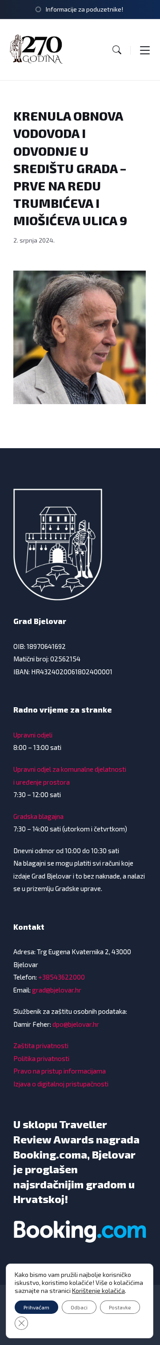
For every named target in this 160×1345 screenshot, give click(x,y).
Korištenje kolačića (98, 1290)
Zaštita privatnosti (40, 1045)
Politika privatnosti (41, 1058)
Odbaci (79, 1307)
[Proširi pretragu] (117, 50)
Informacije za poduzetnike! (84, 9)
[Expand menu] (145, 50)
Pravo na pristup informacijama (59, 1071)
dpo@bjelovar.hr (75, 1024)
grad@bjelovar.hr (56, 990)
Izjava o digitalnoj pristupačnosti (60, 1084)
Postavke (120, 1307)
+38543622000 (61, 977)
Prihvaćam (36, 1307)
